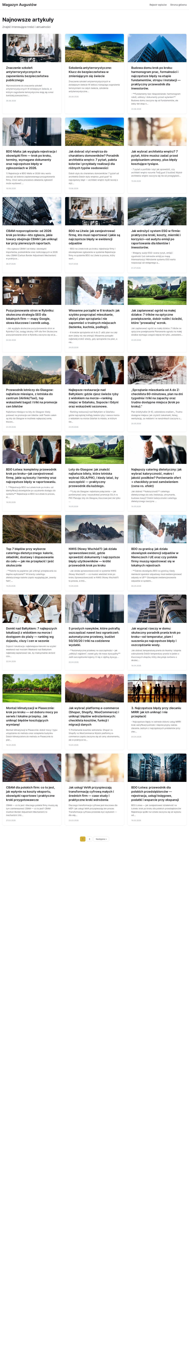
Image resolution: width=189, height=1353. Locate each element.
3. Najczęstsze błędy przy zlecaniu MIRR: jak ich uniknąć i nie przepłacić (156, 712)
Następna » (101, 839)
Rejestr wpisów (158, 4)
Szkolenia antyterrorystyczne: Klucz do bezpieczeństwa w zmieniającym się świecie (90, 72)
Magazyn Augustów (19, 5)
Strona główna (178, 4)
